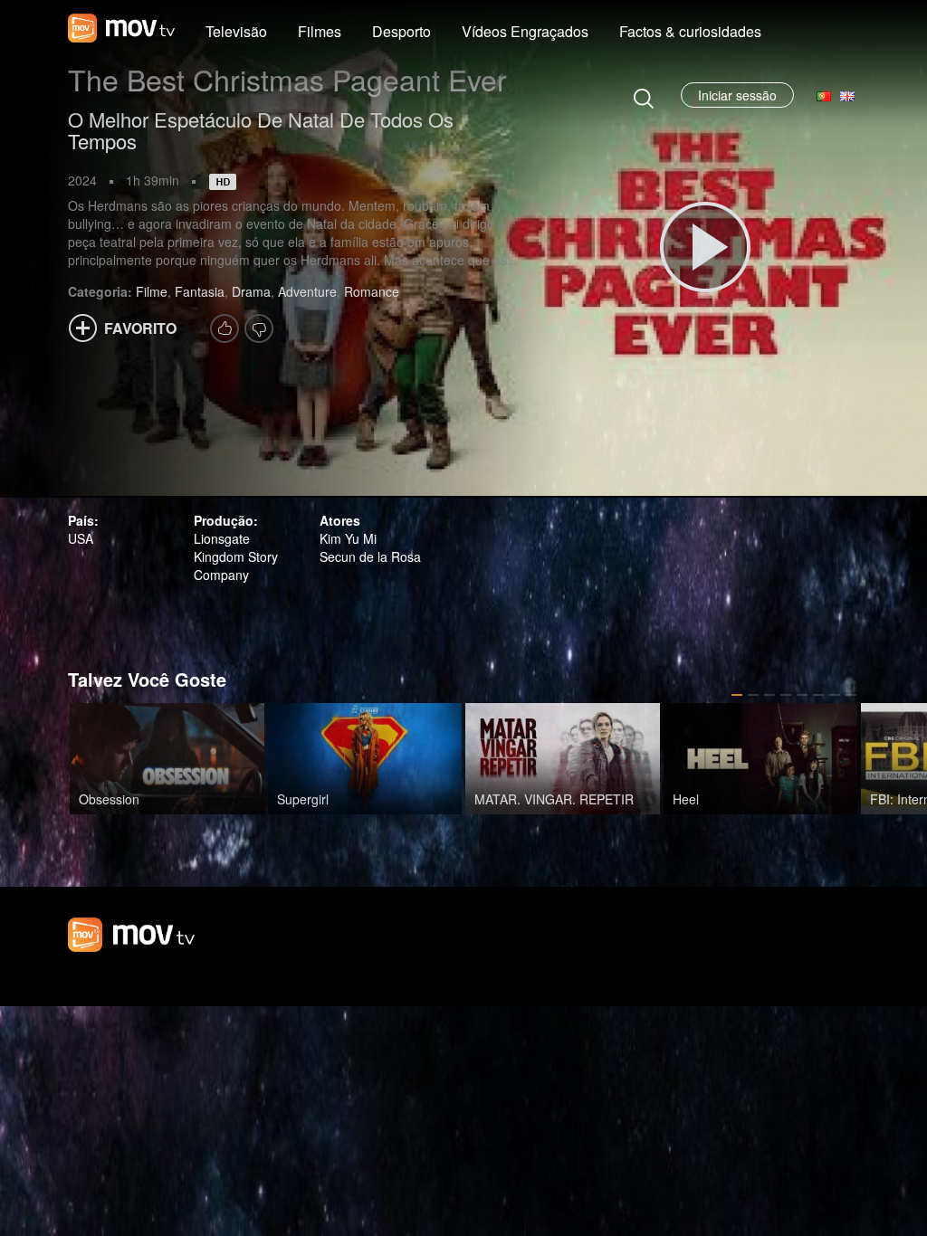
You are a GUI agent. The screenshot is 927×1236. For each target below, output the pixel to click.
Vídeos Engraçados (525, 31)
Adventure (307, 291)
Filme (151, 291)
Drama (251, 291)
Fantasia (200, 291)
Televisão (236, 31)
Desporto (401, 31)
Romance (371, 291)
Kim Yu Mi (348, 538)
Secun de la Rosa (370, 556)
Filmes (319, 31)
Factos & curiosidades (690, 31)
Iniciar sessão (737, 95)
